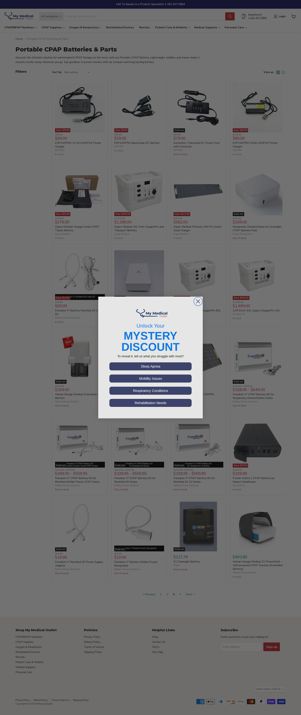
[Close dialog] (198, 301)
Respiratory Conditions (150, 391)
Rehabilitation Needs (150, 403)
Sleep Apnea (150, 366)
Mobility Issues (150, 378)
